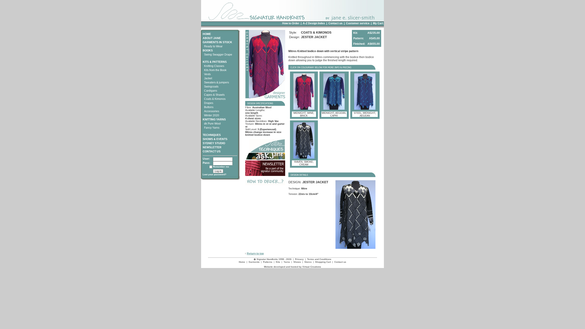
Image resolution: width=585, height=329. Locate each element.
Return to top (255, 253)
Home (242, 262)
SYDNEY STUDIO (214, 143)
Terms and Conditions (319, 259)
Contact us (335, 23)
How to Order (290, 23)
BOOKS (208, 50)
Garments (254, 262)
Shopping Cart (323, 262)
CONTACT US (212, 151)
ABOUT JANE (212, 38)
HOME (207, 34)
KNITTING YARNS (214, 119)
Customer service (358, 23)
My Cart (378, 23)
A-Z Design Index (314, 23)
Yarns (287, 262)
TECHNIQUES (212, 135)
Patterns (267, 262)
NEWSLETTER (212, 147)
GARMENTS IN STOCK (217, 42)
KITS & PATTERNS (215, 62)
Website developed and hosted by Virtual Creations (292, 266)
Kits (278, 262)
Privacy (299, 259)
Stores (308, 262)
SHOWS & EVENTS (215, 139)
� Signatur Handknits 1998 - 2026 (273, 259)
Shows (297, 262)
